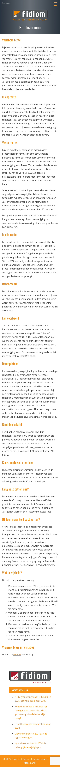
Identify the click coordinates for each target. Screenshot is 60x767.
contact (17, 654)
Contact (6, 3)
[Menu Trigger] (55, 4)
